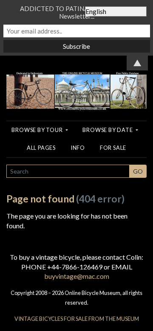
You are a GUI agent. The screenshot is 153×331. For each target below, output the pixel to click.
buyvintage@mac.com (76, 276)
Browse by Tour (37, 129)
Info (78, 147)
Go (138, 171)
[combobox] (68, 171)
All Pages (41, 147)
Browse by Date (108, 129)
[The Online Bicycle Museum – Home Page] (76, 82)
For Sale (113, 147)
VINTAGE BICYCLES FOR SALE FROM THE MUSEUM (76, 318)
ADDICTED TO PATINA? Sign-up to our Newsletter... (76, 12)
